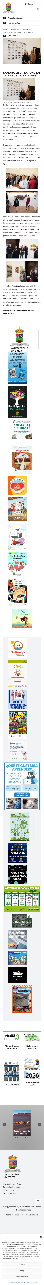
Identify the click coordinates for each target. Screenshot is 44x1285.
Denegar (22, 1271)
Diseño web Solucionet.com (16, 1215)
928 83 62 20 (11, 1193)
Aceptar (22, 1265)
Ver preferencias (22, 1277)
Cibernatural (33, 1215)
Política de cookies (12, 1282)
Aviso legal (34, 1282)
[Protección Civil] (22, 986)
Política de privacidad (24, 1282)
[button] (41, 1237)
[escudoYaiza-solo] (8, 3)
